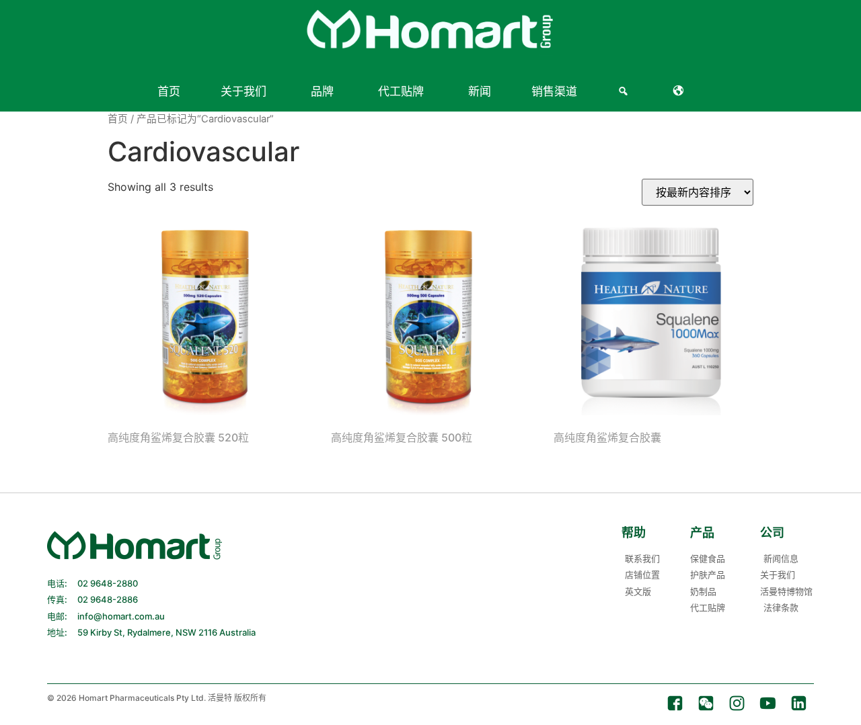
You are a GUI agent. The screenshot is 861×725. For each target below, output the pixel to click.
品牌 (322, 91)
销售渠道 (554, 91)
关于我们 (243, 91)
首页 (168, 91)
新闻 (479, 91)
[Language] (681, 91)
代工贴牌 (401, 91)
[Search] (625, 91)
